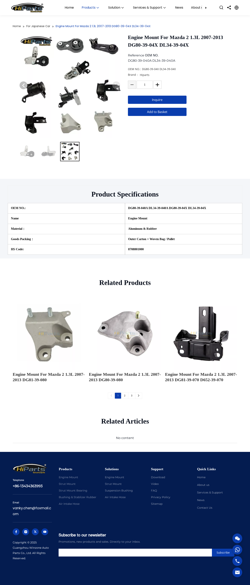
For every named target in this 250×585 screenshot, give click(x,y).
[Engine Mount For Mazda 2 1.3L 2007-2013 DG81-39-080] (49, 333)
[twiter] (35, 531)
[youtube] (44, 531)
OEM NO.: (134, 69)
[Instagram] (25, 531)
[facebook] (16, 531)
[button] (23, 85)
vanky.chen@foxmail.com (32, 511)
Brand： (133, 75)
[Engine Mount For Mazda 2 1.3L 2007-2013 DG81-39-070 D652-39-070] (201, 333)
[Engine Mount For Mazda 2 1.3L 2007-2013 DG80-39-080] (125, 333)
